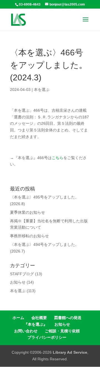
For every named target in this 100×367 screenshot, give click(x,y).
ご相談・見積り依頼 (62, 331)
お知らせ (18, 282)
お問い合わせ (26, 331)
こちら (57, 158)
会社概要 (39, 317)
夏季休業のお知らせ (27, 212)
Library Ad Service (70, 352)
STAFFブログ (22, 274)
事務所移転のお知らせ (29, 236)
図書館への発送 (67, 317)
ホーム (18, 317)
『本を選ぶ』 (35, 324)
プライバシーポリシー (47, 337)
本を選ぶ (41, 89)
